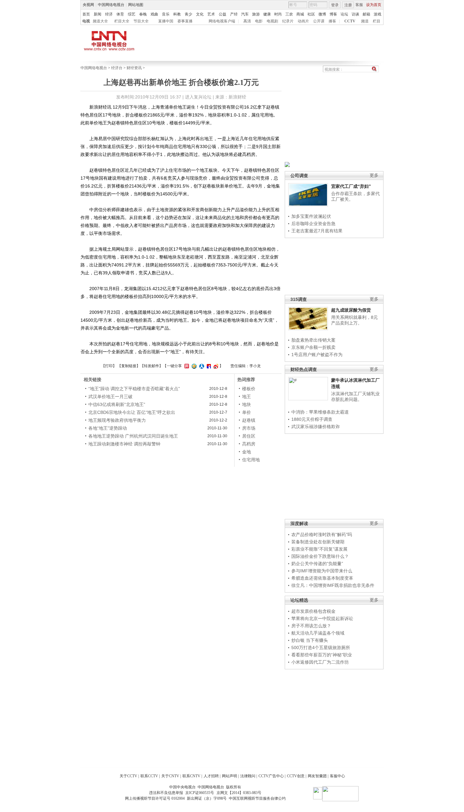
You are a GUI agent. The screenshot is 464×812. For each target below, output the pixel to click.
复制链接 (128, 366)
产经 (234, 14)
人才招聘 (211, 776)
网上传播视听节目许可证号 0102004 (155, 798)
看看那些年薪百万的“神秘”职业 (321, 654)
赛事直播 (185, 21)
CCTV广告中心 (271, 776)
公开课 (318, 21)
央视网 (88, 5)
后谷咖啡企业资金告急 (313, 223)
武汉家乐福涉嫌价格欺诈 (315, 426)
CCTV (349, 21)
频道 (365, 21)
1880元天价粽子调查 (311, 419)
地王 (246, 396)
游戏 (377, 14)
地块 (246, 404)
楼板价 (248, 388)
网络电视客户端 (222, 21)
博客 (333, 14)
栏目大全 (121, 21)
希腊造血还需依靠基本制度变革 (322, 578)
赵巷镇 (248, 420)
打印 (109, 366)
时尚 (278, 14)
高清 (247, 21)
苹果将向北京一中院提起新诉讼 (322, 618)
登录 (335, 5)
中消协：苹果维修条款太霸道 (320, 412)
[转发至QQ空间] (193, 366)
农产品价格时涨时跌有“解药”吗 (321, 534)
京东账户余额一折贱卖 (313, 347)
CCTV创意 (296, 776)
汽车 (245, 14)
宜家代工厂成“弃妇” (351, 186)
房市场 (248, 428)
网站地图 (135, 5)
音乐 (166, 14)
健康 (267, 14)
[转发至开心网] (186, 366)
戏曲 (154, 14)
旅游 (256, 14)
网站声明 (229, 776)
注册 (348, 5)
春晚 (143, 14)
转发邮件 (151, 366)
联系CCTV (149, 776)
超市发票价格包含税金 (313, 611)
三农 (289, 14)
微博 (322, 14)
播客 (332, 21)
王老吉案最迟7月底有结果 (316, 230)
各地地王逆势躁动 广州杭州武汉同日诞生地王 (133, 436)
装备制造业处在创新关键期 (317, 541)
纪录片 (288, 21)
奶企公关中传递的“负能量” (317, 563)
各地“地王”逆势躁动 (107, 428)
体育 (120, 14)
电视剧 (272, 21)
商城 (300, 14)
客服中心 (337, 776)
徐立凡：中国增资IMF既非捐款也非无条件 (332, 585)
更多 (374, 175)
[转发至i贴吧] (208, 366)
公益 (222, 14)
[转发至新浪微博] (215, 366)
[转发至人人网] (201, 366)
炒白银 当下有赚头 (309, 640)
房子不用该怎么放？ (311, 625)
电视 (86, 21)
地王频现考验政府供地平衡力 (117, 420)
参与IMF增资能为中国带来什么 (321, 570)
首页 (86, 14)
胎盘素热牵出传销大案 (313, 340)
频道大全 (100, 21)
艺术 (211, 14)
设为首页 (373, 5)
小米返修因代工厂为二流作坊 (320, 662)
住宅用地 (251, 459)
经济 (109, 14)
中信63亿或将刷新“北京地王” (116, 404)
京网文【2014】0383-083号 (239, 793)
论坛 (344, 14)
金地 (246, 451)
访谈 (355, 14)
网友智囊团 (317, 776)
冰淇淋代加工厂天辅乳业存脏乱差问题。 (355, 396)
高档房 (248, 443)
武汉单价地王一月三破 (110, 396)
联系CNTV (191, 776)
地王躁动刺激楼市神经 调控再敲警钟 (124, 443)
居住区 (248, 436)
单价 (246, 412)
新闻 (97, 14)
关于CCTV (128, 776)
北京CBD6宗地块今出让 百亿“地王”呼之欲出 (131, 412)
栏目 (376, 21)
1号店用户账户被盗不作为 (316, 354)
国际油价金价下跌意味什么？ (320, 556)
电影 (259, 21)
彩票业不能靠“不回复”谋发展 (319, 549)
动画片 (303, 21)
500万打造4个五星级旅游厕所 (320, 647)
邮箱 (366, 14)
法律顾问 (247, 776)
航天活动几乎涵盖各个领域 (317, 633)
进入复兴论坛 (198, 96)
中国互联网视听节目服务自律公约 (257, 798)
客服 (359, 5)
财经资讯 (134, 68)
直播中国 (165, 21)
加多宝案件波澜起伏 (311, 216)
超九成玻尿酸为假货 (351, 310)
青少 (188, 14)
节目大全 (141, 21)
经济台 (116, 68)
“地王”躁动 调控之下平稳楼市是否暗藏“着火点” (134, 388)
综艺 (131, 14)
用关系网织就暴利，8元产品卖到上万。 (354, 320)
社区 (311, 14)
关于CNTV (170, 776)
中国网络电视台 (111, 5)
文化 (200, 14)
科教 (177, 14)
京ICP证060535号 (199, 793)
